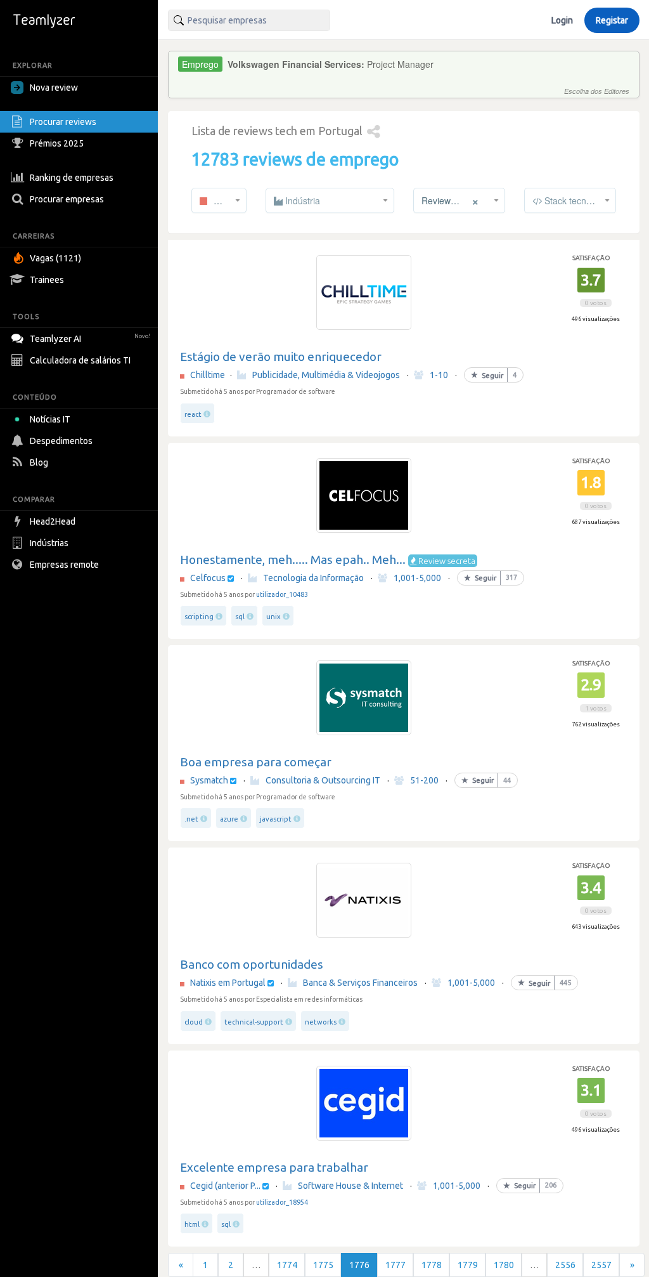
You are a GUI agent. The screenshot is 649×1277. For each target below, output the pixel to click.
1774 (287, 1265)
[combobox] (249, 20)
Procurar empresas (67, 199)
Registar (612, 20)
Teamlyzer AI (90, 338)
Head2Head (52, 521)
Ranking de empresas (71, 178)
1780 (504, 1265)
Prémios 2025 (57, 143)
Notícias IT (50, 419)
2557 (601, 1265)
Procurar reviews (63, 122)
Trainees (47, 280)
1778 (431, 1265)
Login (562, 20)
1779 (468, 1265)
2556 (565, 1265)
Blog (39, 462)
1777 (395, 1265)
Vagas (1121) (55, 258)
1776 (359, 1265)
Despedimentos (61, 441)
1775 (323, 1265)
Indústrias (49, 543)
